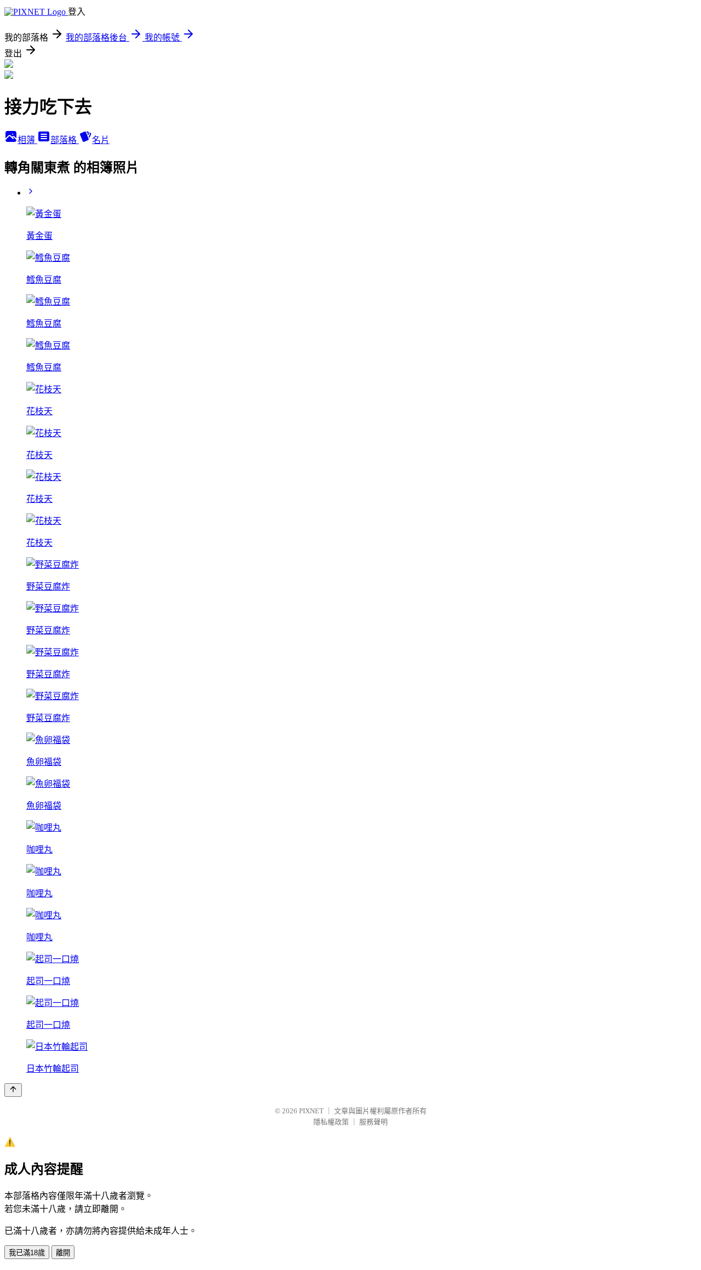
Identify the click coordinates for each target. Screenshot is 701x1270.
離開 (63, 1253)
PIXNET (311, 1111)
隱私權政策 (331, 1122)
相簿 (27, 140)
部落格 (64, 140)
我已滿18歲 (27, 1253)
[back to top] (13, 1090)
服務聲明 (373, 1122)
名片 (101, 140)
